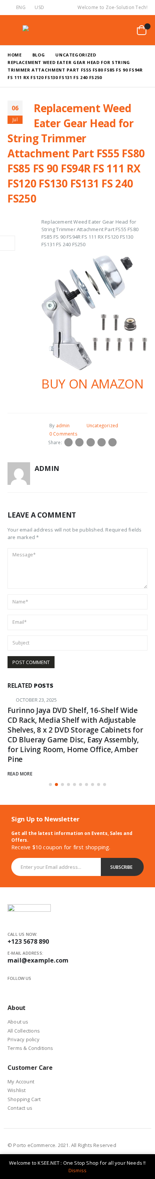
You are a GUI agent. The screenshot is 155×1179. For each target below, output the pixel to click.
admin (63, 425)
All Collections (24, 1030)
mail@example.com (38, 960)
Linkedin (38, 987)
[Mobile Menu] (14, 30)
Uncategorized (103, 425)
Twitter (79, 442)
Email (112, 442)
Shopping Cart (24, 1099)
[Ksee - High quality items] (38, 30)
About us (18, 1021)
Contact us (20, 1107)
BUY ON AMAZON (92, 383)
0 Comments (63, 434)
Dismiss (77, 1170)
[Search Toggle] (105, 30)
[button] (50, 784)
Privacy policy (24, 1039)
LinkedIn (91, 442)
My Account (21, 1081)
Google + (101, 442)
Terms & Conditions (30, 1048)
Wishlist (17, 1090)
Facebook (68, 442)
